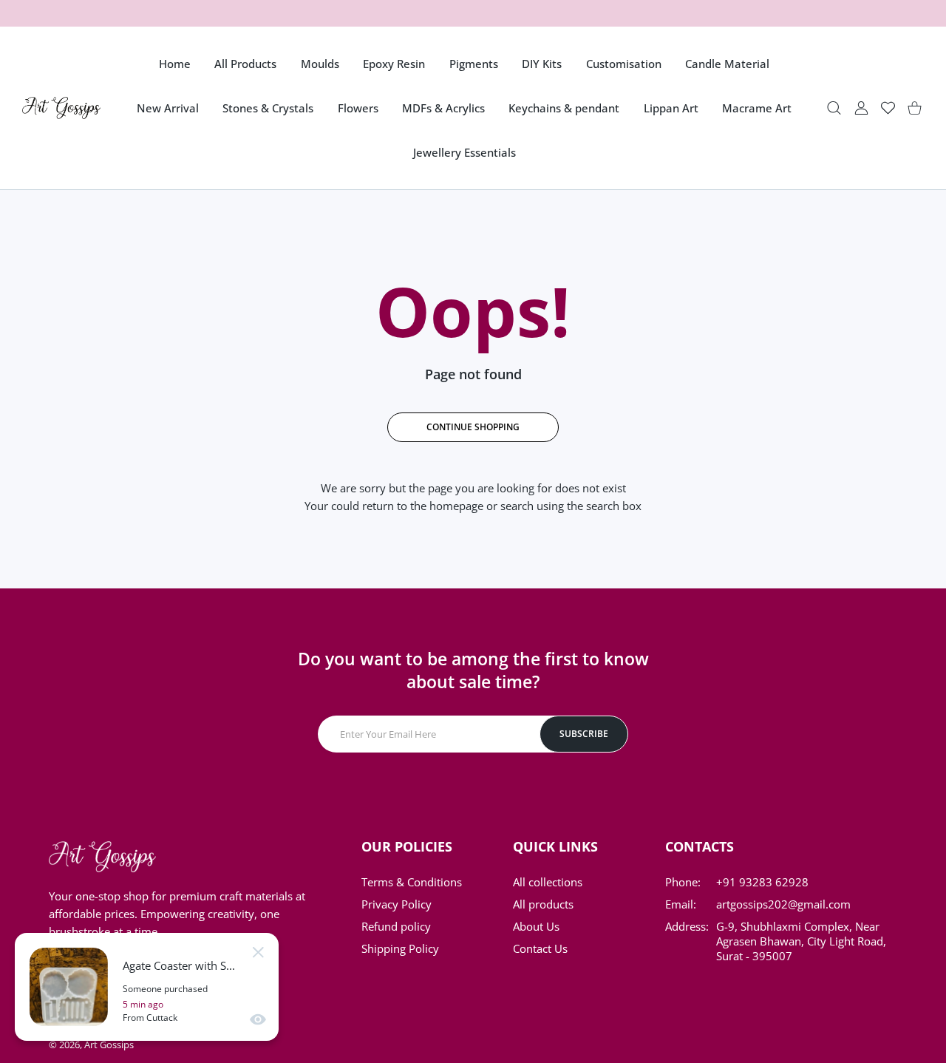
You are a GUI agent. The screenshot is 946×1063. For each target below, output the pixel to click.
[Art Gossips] (61, 108)
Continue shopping (473, 427)
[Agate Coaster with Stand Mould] (69, 987)
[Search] (834, 108)
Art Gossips (109, 1044)
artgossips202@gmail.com (783, 904)
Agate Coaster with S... (179, 966)
